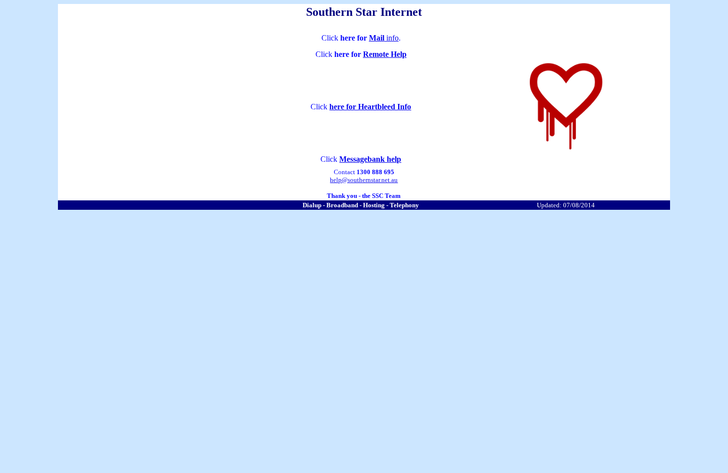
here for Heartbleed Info (370, 106)
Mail (376, 38)
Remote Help (385, 54)
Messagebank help (370, 159)
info (391, 38)
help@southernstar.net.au (364, 180)
